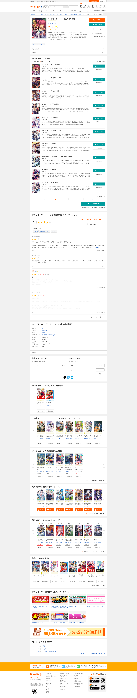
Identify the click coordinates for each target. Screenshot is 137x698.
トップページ (49, 675)
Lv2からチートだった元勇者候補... (69, 504)
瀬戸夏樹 (76, 507)
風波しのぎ (77, 542)
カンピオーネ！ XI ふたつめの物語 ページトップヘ (91, 653)
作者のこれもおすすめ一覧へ (98, 585)
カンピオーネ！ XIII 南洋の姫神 (50, 91)
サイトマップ (77, 686)
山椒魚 (71, 438)
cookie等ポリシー (78, 684)
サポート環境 (63, 681)
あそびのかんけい (59, 539)
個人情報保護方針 (78, 681)
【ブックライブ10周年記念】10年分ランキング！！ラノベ (40, 606)
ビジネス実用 (80, 10)
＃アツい (54, 231)
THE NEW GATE (79, 539)
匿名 (36, 271)
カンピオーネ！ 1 (50, 402)
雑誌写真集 (87, 10)
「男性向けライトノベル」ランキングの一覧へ (94, 552)
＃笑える (36, 231)
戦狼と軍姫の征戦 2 (40, 468)
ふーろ (80, 507)
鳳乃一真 (86, 438)
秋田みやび (77, 438)
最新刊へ (49, 61)
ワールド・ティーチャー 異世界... (59, 505)
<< (44, 199)
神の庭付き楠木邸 (49, 539)
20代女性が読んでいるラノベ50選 (95, 606)
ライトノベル (45, 328)
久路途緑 (86, 507)
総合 (34, 10)
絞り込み (45, 7)
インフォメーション (64, 684)
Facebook (48, 692)
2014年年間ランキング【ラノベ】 (40, 622)
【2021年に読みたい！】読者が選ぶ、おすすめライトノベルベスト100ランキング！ (59, 607)
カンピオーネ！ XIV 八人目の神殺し (51, 104)
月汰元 (38, 438)
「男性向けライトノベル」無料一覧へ (96, 513)
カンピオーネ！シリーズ (48, 336)
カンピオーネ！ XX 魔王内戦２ (50, 182)
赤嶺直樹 (52, 471)
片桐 (72, 507)
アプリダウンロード (64, 678)
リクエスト (62, 688)
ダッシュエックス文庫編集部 (81, 471)
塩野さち (48, 471)
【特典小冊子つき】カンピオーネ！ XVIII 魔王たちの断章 (57, 156)
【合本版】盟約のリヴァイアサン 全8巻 (100, 576)
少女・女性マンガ (47, 10)
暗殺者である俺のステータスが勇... (97, 505)
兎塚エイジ (92, 542)
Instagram (48, 688)
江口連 (57, 438)
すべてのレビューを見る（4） (98, 317)
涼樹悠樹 (67, 438)
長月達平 (48, 438)
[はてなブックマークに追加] (71, 378)
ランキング (48, 680)
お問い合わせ (63, 686)
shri (70, 542)
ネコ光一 (57, 507)
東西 (100, 507)
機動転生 (96, 539)
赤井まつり (96, 507)
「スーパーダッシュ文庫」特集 (58, 622)
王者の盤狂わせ (40, 503)
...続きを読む (97, 247)
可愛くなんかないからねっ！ (54, 575)
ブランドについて (78, 676)
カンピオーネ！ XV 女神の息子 (50, 117)
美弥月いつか (43, 471)
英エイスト (91, 507)
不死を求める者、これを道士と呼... (40, 436)
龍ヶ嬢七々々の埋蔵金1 (87, 435)
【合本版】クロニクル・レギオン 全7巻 (90, 576)
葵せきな (57, 542)
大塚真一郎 (53, 438)
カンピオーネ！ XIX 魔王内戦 (49, 169)
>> (92, 199)
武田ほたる (42, 438)
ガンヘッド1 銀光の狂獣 (97, 435)
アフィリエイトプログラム (65, 689)
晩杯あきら (82, 542)
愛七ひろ (67, 542)
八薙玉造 (67, 471)
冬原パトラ (86, 542)
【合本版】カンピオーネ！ (40, 403)
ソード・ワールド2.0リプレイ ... (78, 436)
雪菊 (47, 507)
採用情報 (76, 678)
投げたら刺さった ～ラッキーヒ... (49, 469)
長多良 (57, 471)
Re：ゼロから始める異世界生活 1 (50, 435)
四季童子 (43, 542)
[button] (41, 411)
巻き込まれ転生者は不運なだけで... (49, 505)
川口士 (38, 471)
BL (53, 10)
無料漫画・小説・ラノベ (51, 676)
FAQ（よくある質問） (64, 683)
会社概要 (76, 675)
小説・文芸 (73, 10)
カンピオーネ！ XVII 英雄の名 (49, 143)
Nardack (62, 507)
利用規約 (76, 680)
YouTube (48, 691)
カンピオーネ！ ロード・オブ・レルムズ (73, 576)
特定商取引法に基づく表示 (79, 683)
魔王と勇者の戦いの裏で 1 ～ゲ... (68, 436)
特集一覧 (48, 678)
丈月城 (49, 23)
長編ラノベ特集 (72, 606)
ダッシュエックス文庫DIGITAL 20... (79, 469)
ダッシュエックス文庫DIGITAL (49, 334)
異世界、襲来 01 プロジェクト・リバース (45, 576)
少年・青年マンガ (40, 10)
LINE (47, 684)
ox (51, 542)
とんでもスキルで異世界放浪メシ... (59, 436)
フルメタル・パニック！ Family (40, 540)
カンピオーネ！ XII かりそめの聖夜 (51, 78)
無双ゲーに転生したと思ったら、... (87, 505)
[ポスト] (65, 377)
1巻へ (42, 61)
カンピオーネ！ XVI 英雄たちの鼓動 (51, 130)
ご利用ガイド (104, 10)
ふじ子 (42, 507)
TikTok (47, 689)
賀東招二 (38, 542)
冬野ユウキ (72, 471)
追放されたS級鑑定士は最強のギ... (79, 504)
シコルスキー (55, 23)
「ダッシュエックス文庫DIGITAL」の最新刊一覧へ (93, 480)
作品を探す (62, 676)
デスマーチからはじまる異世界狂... (68, 540)
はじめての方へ (97, 10)
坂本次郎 (48, 405)
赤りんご (91, 438)
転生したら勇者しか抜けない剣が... (59, 469)
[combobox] (56, 7)
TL (60, 10)
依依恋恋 (38, 507)
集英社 (43, 332)
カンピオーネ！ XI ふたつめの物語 (51, 64)
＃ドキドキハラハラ (44, 231)
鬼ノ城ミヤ (67, 507)
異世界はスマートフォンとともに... (87, 540)
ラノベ (67, 10)
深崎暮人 (62, 542)
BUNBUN (100, 542)
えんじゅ (48, 542)
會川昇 (95, 438)
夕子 (60, 471)
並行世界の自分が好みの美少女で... (68, 469)
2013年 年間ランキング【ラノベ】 (77, 622)
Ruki (50, 507)
